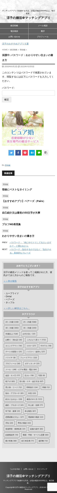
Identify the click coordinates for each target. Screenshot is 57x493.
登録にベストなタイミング (17, 189)
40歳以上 (11, 334)
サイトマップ (42, 469)
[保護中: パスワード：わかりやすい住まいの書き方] (32, 152)
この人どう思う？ (36, 340)
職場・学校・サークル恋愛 (36, 435)
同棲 (46, 387)
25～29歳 (30, 322)
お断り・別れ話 (13, 340)
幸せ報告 (30, 411)
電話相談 (14, 31)
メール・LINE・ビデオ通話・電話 (21, 369)
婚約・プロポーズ (14, 405)
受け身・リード (13, 387)
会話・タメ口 (12, 375)
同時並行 (32, 387)
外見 (32, 393)
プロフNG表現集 (11, 224)
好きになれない (13, 399)
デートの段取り (13, 352)
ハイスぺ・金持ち (35, 352)
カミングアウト (13, 346)
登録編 (7, 165)
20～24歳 (12, 322)
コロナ (31, 346)
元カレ (29, 375)
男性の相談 (24, 423)
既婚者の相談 (35, 417)
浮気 (9, 423)
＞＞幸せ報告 (10, 281)
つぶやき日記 (15, 469)
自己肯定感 (27, 441)
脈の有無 (11, 441)
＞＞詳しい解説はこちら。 (16, 308)
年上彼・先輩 (35, 405)
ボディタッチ (32, 363)
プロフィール (43, 36)
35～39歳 (30, 328)
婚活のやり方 (34, 399)
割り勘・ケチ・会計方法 (31, 381)
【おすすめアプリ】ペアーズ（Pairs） (24, 201)
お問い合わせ (14, 36)
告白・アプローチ (14, 393)
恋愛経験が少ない (14, 417)
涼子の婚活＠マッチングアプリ (28, 17)
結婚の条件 (36, 429)
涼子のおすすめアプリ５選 (15, 43)
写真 (41, 375)
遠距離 (43, 441)
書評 (43, 31)
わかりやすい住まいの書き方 (18, 235)
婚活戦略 (14, 25)
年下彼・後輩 (12, 411)
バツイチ (10, 357)
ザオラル (45, 346)
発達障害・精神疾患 (15, 429)
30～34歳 (12, 328)
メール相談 (43, 25)
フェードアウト (28, 357)
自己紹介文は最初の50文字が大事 (21, 212)
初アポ (10, 381)
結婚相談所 (11, 435)
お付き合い (29, 334)
